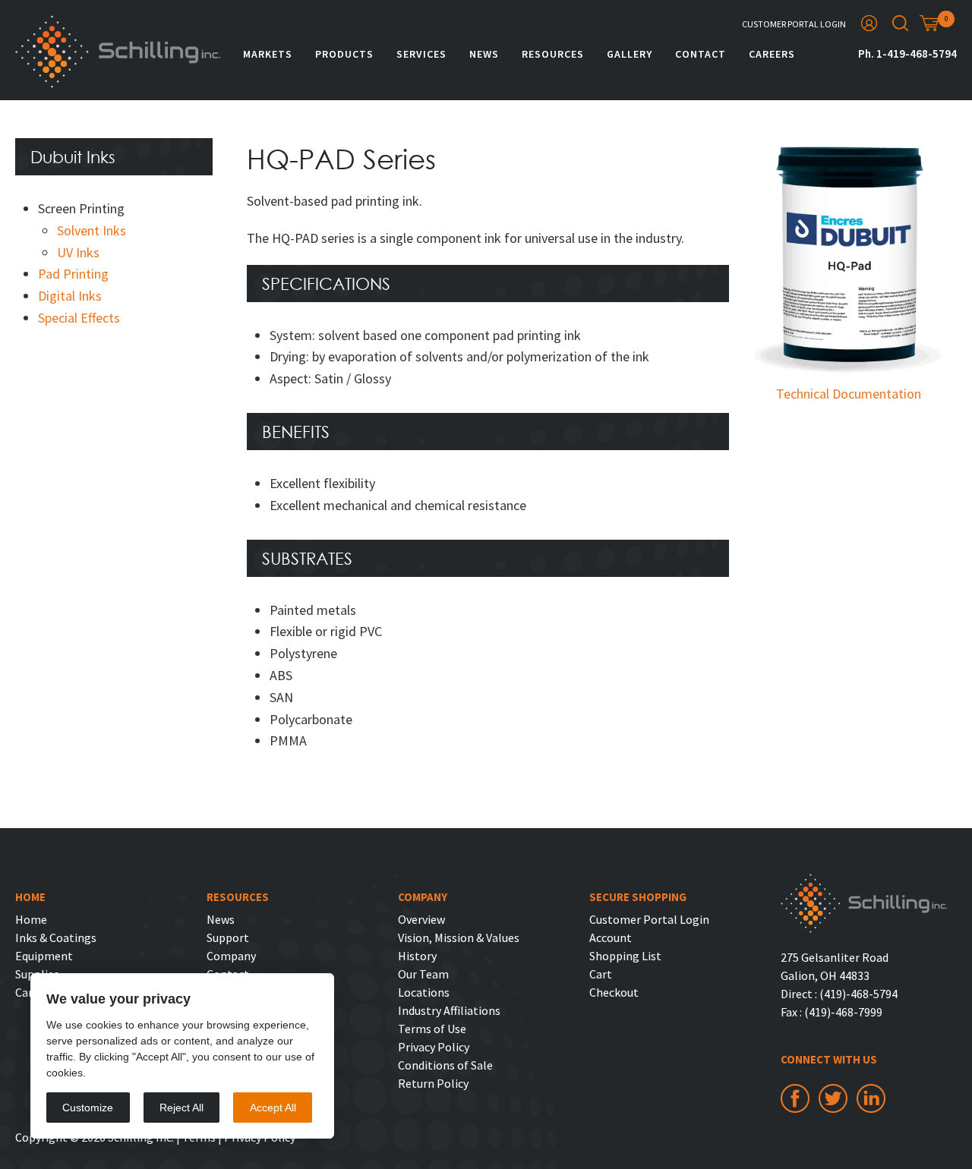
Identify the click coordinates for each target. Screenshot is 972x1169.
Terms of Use (432, 1028)
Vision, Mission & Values (458, 937)
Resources (553, 54)
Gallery (629, 54)
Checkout (614, 992)
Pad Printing (73, 273)
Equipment (44, 955)
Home (31, 919)
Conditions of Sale (445, 1065)
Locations (424, 992)
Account (610, 937)
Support (228, 937)
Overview (421, 919)
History (417, 955)
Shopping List (625, 955)
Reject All (181, 1107)
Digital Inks (70, 295)
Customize (87, 1107)
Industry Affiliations (449, 1010)
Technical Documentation (848, 393)
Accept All (273, 1107)
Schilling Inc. (118, 51)
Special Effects (79, 317)
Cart (600, 974)
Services (421, 54)
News (484, 54)
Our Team (423, 974)
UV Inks (78, 252)
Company (231, 955)
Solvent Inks (91, 230)
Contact (700, 54)
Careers (772, 54)
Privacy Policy (433, 1046)
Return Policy (433, 1083)
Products (344, 54)
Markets (267, 54)
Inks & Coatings (55, 937)
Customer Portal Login (794, 24)
